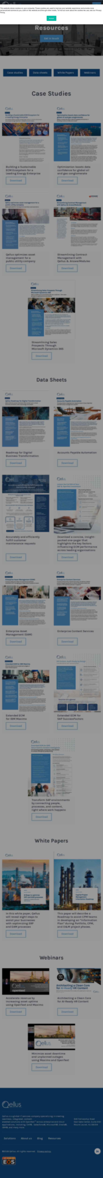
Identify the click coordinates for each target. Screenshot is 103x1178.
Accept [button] (51, 18)
